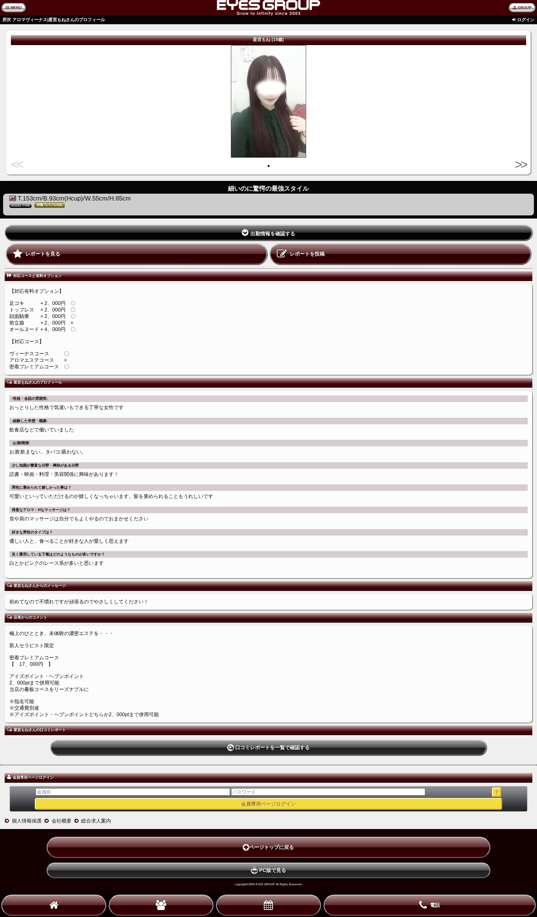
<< (17, 164)
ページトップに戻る (271, 847)
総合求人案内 (96, 820)
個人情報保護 (27, 820)
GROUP (524, 8)
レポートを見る (42, 253)
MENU (16, 8)
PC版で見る (272, 870)
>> (519, 164)
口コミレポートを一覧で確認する (272, 747)
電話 (435, 905)
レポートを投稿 (307, 253)
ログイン (526, 19)
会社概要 (61, 820)
